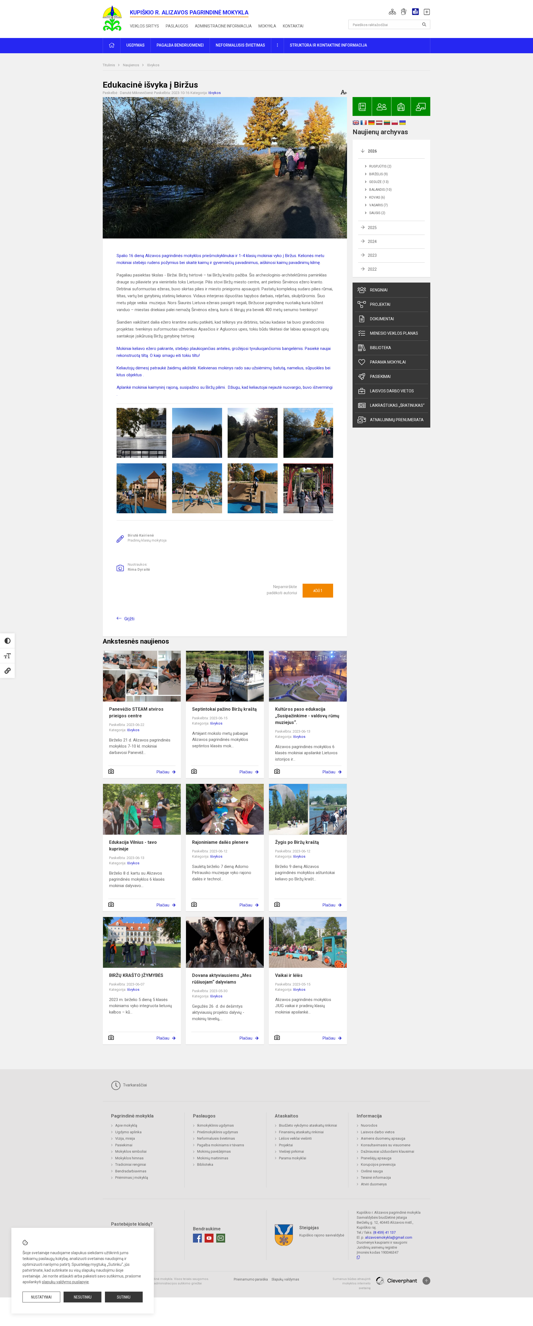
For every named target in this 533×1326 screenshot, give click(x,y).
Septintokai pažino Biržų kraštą (224, 709)
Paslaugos (177, 26)
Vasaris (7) (378, 205)
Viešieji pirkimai (291, 1151)
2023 (372, 255)
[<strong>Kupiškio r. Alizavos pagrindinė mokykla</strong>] (116, 18)
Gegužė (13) (379, 182)
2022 (372, 269)
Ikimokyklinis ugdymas (215, 1125)
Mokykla (267, 26)
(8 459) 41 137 (384, 1232)
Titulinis (109, 65)
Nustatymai (41, 1297)
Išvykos (153, 65)
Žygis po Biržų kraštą (297, 842)
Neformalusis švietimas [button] (240, 45)
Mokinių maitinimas (212, 1158)
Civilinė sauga (372, 1171)
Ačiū (318, 590)
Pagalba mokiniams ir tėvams (220, 1145)
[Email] (220, 1238)
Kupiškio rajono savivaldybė (321, 1235)
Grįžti (129, 618)
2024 (372, 241)
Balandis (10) (380, 190)
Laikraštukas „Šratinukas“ (397, 405)
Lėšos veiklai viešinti (295, 1138)
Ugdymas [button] (135, 45)
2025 (372, 227)
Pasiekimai (380, 376)
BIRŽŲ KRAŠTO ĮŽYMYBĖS (136, 975)
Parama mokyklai (388, 362)
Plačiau (163, 772)
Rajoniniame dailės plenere (220, 842)
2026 (372, 151)
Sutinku (123, 1297)
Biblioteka (380, 348)
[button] (392, 11)
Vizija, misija (125, 1138)
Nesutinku (83, 1297)
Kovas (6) (377, 197)
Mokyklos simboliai (131, 1151)
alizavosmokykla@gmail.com (388, 1237)
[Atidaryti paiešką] (424, 24)
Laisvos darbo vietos (392, 391)
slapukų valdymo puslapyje (65, 1282)
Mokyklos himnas (129, 1158)
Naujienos (131, 65)
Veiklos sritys (144, 26)
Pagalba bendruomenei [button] (180, 45)
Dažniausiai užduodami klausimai (387, 1151)
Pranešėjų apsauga (376, 1158)
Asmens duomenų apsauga (383, 1138)
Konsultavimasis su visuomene (385, 1145)
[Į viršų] (426, 1281)
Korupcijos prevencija (378, 1164)
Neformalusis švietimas (216, 1138)
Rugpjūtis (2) (380, 166)
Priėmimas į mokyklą (131, 1177)
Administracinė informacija (223, 26)
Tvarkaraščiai (134, 1085)
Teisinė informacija (376, 1177)
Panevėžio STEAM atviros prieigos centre (136, 712)
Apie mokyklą (126, 1125)
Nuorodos (369, 1125)
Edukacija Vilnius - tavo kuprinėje (133, 846)
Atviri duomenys (374, 1184)
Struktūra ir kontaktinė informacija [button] (328, 45)
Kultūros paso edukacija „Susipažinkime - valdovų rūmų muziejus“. (307, 716)
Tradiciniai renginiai (130, 1164)
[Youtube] (209, 1238)
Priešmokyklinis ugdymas (217, 1132)
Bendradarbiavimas (130, 1171)
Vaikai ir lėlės (289, 975)
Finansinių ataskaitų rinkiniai (301, 1132)
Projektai (380, 304)
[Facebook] (197, 1238)
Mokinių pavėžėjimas (214, 1151)
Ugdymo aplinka (128, 1132)
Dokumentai (382, 319)
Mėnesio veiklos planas (394, 333)
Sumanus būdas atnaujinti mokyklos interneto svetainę (352, 1283)
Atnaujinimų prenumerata (397, 420)
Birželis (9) (378, 174)
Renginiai (379, 290)
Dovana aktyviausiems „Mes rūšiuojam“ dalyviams (222, 979)
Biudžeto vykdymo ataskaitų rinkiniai (308, 1125)
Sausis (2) (377, 213)
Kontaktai (293, 26)
